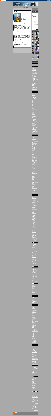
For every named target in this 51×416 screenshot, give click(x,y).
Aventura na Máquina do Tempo (34, 310)
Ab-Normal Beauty (34, 204)
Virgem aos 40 (33, 191)
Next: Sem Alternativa (34, 78)
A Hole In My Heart (34, 199)
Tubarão (33, 374)
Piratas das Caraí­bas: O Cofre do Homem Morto (35, 124)
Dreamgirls (33, 108)
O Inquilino (33, 371)
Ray (32, 230)
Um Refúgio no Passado (34, 238)
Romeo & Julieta (33, 338)
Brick (32, 145)
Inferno (32, 401)
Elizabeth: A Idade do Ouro (34, 72)
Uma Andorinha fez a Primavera (34, 292)
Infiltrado (33, 112)
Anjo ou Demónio (34, 309)
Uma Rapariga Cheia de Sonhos (34, 188)
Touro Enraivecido (34, 362)
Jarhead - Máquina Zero (34, 160)
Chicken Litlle (33, 148)
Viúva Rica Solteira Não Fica (35, 410)
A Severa (33, 394)
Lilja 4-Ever (33, 278)
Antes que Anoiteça (34, 298)
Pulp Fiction (33, 337)
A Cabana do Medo (34, 269)
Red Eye (33, 179)
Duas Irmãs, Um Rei (34, 64)
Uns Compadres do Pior (34, 237)
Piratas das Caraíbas (34, 260)
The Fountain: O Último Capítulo (34, 121)
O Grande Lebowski (34, 331)
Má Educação (33, 217)
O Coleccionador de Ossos (35, 330)
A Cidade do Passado (34, 268)
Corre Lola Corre (33, 314)
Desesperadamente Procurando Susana (34, 351)
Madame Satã (33, 402)
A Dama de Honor (34, 198)
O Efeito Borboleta (34, 225)
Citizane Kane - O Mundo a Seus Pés (35, 381)
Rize (32, 180)
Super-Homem (33, 373)
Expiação (33, 74)
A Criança (33, 68)
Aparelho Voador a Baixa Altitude (34, 396)
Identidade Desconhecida (34, 276)
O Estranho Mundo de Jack (35, 331)
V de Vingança (33, 190)
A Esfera (33, 307)
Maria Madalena (33, 162)
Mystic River (33, 255)
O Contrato (33, 118)
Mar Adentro (33, 217)
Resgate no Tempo (34, 290)
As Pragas (33, 70)
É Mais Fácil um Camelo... (34, 251)
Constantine (33, 150)
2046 (32, 196)
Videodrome (33, 363)
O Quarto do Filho (34, 289)
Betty (32, 299)
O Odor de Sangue (34, 227)
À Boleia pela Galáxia (34, 136)
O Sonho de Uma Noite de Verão (34, 407)
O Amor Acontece (34, 257)
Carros (32, 105)
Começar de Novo (34, 106)
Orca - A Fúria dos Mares (34, 372)
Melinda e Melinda (34, 218)
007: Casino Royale (34, 93)
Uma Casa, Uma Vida (34, 293)
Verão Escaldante (34, 342)
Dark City (33, 315)
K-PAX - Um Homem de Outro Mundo (35, 287)
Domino (33, 153)
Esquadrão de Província (34, 73)
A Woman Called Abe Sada (35, 366)
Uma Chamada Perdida (34, 239)
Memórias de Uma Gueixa (34, 163)
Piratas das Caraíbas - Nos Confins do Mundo (35, 83)
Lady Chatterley (33, 114)
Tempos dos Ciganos (34, 361)
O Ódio (33, 333)
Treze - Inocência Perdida (34, 281)
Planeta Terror (33, 82)
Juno (32, 78)
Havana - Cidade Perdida (34, 157)
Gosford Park (33, 286)
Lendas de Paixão (34, 325)
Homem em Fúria (34, 214)
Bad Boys (33, 311)
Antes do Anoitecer (34, 206)
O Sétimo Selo (33, 387)
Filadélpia (33, 320)
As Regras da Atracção (34, 271)
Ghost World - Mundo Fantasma (34, 285)
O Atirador (33, 80)
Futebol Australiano (34, 275)
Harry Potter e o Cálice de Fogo (34, 158)
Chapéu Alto (33, 380)
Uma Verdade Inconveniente (35, 131)
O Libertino (33, 226)
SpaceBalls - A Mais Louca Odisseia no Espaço (35, 360)
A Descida (33, 137)
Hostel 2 (33, 77)
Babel (32, 101)
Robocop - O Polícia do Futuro (35, 359)
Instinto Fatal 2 (33, 113)
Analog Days (33, 99)
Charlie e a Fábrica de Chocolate (34, 147)
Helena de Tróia (33, 252)
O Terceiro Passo (34, 120)
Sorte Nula (33, 409)
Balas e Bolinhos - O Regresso (35, 397)
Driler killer (33, 369)
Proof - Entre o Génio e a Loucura (34, 176)
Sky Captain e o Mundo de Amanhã (34, 234)
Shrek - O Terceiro (34, 86)
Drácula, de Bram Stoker (34, 316)
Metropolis (33, 288)
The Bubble (33, 128)
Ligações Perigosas (34, 353)
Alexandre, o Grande (34, 205)
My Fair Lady (33, 385)
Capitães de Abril (33, 398)
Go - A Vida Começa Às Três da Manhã (35, 321)
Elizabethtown (33, 154)
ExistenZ (33, 320)
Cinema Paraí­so (33, 350)
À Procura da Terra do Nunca (35, 201)
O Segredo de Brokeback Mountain (34, 170)
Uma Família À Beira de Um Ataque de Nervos (35, 130)
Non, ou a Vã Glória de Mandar (35, 403)
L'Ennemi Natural (33, 216)
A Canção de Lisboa (34, 393)
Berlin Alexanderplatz (34, 349)
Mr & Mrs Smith (33, 164)
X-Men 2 (33, 264)
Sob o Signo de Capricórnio (35, 388)
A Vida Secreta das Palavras (35, 141)
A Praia (33, 297)
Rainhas (33, 178)
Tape (32, 291)
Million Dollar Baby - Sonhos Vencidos (35, 219)
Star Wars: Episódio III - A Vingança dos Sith (34, 181)
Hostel (32, 159)
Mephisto (33, 354)
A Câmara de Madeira (34, 244)
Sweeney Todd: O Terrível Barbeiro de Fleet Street (34, 87)
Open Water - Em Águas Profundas (34, 258)
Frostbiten (33, 110)
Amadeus (33, 348)
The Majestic (33, 292)
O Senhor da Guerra (34, 171)
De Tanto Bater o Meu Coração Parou (35, 152)
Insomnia (33, 277)
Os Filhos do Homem (34, 122)
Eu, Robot (33, 211)
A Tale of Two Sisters (34, 246)
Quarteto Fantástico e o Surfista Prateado (34, 84)
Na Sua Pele (33, 166)
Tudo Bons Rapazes (34, 340)
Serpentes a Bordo (34, 126)
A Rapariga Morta (34, 97)
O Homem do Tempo (34, 169)
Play (32, 175)
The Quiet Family (34, 339)
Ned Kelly (33, 256)
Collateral (33, 208)
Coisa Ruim (33, 399)
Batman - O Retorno (34, 312)
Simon (32, 233)
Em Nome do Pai (34, 318)
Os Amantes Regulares (34, 173)
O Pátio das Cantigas (34, 406)
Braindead (33, 313)
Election (33, 154)
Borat (32, 102)
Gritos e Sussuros (34, 370)
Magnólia (33, 326)
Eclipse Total (33, 317)
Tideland (33, 186)
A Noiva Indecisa (33, 200)
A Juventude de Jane (34, 69)
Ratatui (33, 85)
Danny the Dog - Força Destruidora (34, 151)
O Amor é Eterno (33, 221)
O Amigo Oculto (33, 168)
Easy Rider (33, 382)
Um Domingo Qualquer (34, 341)
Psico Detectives (34, 229)
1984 (32, 346)
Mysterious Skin (33, 220)
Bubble (32, 146)
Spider (32, 280)
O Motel (33, 81)
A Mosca (33, 347)
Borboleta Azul (33, 207)
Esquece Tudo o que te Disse (35, 400)
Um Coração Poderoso (34, 89)
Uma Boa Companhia (34, 236)
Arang (32, 99)
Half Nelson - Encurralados (34, 111)
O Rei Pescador (33, 335)
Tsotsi (32, 187)
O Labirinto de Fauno (34, 119)
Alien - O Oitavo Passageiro (35, 367)
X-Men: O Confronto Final (34, 133)
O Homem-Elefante (34, 355)
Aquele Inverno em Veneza (35, 368)
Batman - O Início (34, 144)
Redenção (33, 261)
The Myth (33, 185)
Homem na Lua (33, 323)
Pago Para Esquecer (34, 259)
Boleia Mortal (33, 71)
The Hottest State (34, 129)
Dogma (33, 316)
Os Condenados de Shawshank (34, 336)
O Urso (33, 356)
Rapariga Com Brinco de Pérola (34, 261)
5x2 (32, 197)
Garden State (33, 212)
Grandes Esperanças (34, 322)
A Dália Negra (33, 95)
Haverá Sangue (33, 75)
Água (32, 142)
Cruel (32, 248)
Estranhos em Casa (34, 109)
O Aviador (33, 223)
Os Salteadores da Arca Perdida (34, 357)
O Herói (33, 405)
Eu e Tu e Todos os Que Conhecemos (34, 155)
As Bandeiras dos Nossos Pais (34, 100)
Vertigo (32, 389)
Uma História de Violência (34, 188)
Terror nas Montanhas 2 (34, 88)
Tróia (32, 236)
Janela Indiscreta (34, 383)
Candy (32, 104)
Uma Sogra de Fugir (34, 189)
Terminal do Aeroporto (34, 235)
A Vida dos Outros (34, 98)
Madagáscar (33, 162)
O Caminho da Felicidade (34, 329)
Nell (32, 328)
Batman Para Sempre (34, 312)
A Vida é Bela (33, 308)
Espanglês (33, 210)
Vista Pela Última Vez (34, 89)
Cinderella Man (33, 149)
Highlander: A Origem (34, 76)
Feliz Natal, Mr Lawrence (34, 352)
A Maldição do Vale (34, 96)
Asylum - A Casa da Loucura (35, 143)
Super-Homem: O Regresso (35, 127)
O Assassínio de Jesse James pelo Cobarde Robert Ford (35, 79)
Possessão (33, 279)
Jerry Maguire (33, 324)
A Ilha (32, 138)
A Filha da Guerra (34, 95)
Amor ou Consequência (34, 246)
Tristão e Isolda (33, 129)
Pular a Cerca (33, 125)
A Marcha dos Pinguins (34, 140)
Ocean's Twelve (33, 228)
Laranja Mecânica (34, 370)
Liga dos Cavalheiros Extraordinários (34, 253)
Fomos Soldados (33, 275)
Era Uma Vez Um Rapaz (34, 274)
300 (32, 94)
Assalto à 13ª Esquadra (34, 143)
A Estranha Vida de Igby (34, 270)
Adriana (33, 395)
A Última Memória (34, 202)
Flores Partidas (33, 156)
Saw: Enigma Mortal (34, 232)
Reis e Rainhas (33, 231)
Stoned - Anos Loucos (34, 177)
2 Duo (32, 306)
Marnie (32, 384)
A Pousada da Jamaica (34, 378)
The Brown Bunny (34, 263)
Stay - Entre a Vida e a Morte (35, 182)
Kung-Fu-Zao (33, 215)
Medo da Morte (33, 115)
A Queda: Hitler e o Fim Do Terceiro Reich (35, 202)
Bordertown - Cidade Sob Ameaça (34, 103)
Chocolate (33, 300)
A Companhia (33, 245)
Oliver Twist (33, 172)
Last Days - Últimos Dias (34, 161)
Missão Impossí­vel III (34, 116)
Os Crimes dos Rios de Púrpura (34, 302)
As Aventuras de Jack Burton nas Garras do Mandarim (35, 349)
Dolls (32, 273)
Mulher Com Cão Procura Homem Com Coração (34, 165)
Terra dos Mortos (33, 184)
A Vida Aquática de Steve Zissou (34, 203)
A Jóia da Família (34, 139)
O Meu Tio (33, 386)
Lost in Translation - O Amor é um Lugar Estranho (35, 254)
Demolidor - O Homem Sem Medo (35, 249)
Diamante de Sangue (34, 107)
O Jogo (33, 332)
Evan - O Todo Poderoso (34, 74)
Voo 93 (32, 132)
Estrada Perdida (33, 319)
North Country (33, 167)
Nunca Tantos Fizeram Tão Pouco (35, 117)
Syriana (33, 183)
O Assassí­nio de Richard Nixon (34, 222)
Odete (32, 408)
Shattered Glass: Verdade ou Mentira (35, 262)
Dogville (33, 250)
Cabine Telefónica (34, 272)
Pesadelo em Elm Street (34, 358)
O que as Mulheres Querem (35, 301)
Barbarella (33, 379)
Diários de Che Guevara (34, 209)
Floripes (33, 401)
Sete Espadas (33, 177)
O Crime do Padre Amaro (34, 404)
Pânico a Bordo (33, 174)
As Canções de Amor (34, 70)
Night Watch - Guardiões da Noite (35, 221)
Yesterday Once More (34, 240)
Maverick (33, 327)
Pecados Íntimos (33, 123)
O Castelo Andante (34, 224)
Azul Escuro (33, 271)
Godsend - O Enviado (34, 213)
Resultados (37, 29)
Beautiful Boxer (33, 247)
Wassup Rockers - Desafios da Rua (35, 192)
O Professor (33, 334)
